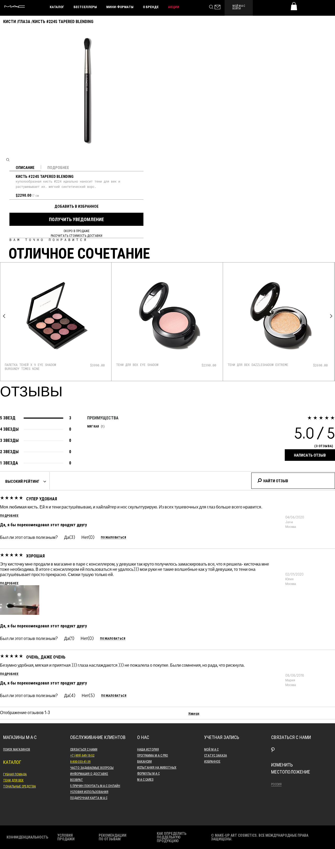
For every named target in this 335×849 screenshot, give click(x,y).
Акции (173, 6)
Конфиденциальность (27, 837)
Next (331, 316)
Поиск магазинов (16, 749)
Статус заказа (215, 755)
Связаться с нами (83, 749)
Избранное (212, 761)
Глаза (24, 21)
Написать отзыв (310, 455)
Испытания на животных (156, 767)
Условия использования (89, 792)
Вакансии (144, 761)
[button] (19, 600)
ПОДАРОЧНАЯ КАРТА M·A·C (88, 798)
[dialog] (35, 366)
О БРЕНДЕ (151, 6)
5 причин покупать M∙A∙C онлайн (95, 786)
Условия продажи (66, 837)
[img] (56, 316)
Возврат (76, 779)
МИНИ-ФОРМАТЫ (119, 6)
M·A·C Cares (145, 779)
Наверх (193, 713)
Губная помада (15, 774)
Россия (276, 784)
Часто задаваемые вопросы (92, 767)
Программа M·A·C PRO (152, 755)
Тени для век (13, 780)
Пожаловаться (113, 537)
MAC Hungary (14, 6)
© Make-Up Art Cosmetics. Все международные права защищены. (259, 837)
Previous (4, 316)
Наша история (148, 749)
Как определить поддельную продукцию (171, 837)
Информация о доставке (89, 773)
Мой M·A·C (211, 749)
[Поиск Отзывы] (259, 479)
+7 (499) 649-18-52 (82, 755)
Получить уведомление (76, 219)
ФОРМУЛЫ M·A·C (148, 773)
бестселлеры (85, 6)
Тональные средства (19, 786)
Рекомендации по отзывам (112, 837)
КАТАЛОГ (57, 6)
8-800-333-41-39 (80, 761)
